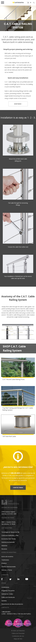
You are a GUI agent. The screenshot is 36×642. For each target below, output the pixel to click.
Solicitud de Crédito (7, 594)
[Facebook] (3, 579)
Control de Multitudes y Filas (9, 535)
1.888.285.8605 (5, 612)
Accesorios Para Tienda (8, 539)
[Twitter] (11, 579)
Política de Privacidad (18, 633)
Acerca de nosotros (7, 556)
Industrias (4, 545)
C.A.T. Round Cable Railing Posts (13, 379)
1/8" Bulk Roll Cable (9, 436)
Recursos (4, 549)
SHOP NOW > (18, 104)
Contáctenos (18, 487)
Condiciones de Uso (18, 636)
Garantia (4, 601)
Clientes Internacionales (8, 567)
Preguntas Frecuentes (8, 590)
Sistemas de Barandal (7, 542)
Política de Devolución (8, 597)
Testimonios (5, 560)
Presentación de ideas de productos (12, 604)
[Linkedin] (19, 579)
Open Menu (3, 2)
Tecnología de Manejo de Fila (10, 532)
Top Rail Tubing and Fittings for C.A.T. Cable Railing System (17, 409)
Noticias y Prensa (6, 570)
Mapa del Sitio (18, 639)
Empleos (4, 563)
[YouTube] (27, 579)
